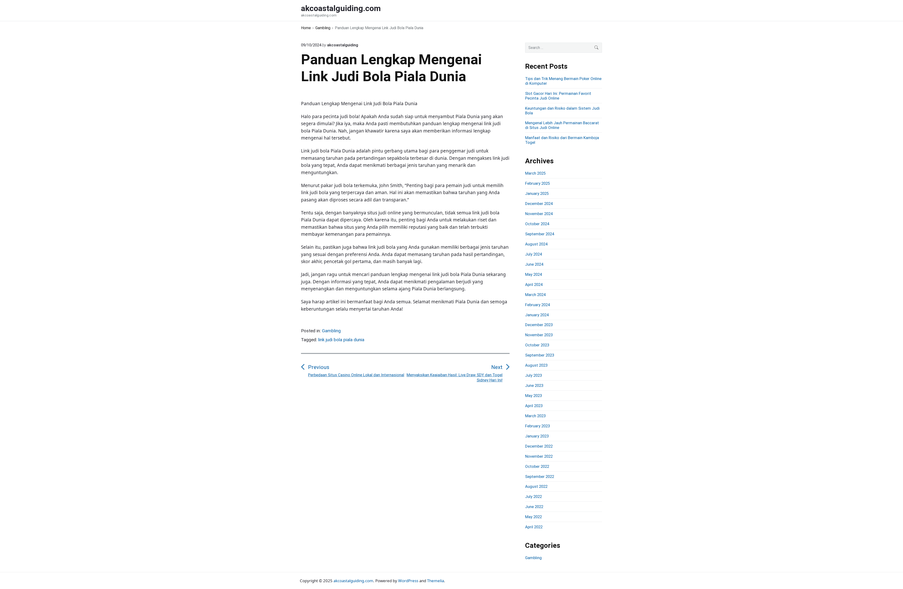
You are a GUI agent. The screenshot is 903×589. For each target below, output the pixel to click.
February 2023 (537, 426)
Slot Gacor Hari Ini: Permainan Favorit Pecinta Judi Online (558, 95)
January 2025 (537, 193)
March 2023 (535, 415)
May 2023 (533, 395)
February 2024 (537, 304)
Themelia (435, 580)
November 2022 (539, 456)
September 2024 (539, 234)
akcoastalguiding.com (353, 580)
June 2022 (534, 506)
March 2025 (535, 173)
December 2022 (539, 446)
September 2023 (539, 355)
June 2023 (534, 385)
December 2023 (539, 324)
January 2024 (537, 315)
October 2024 (537, 223)
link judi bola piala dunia (341, 339)
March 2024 (535, 294)
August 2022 (536, 486)
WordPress (408, 580)
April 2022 (534, 527)
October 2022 (537, 466)
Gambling (331, 330)
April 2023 (534, 405)
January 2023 (537, 436)
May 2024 (533, 274)
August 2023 (536, 365)
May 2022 (533, 516)
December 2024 (539, 203)
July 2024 (533, 254)
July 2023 (533, 375)
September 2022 (539, 476)
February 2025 (537, 183)
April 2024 (534, 284)
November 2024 (539, 213)
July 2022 (533, 496)
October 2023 (537, 345)
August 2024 (536, 244)
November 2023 (539, 335)
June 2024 (534, 264)
